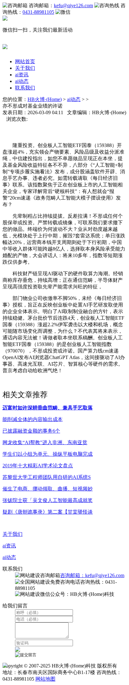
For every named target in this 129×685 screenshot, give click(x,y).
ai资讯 (21, 74)
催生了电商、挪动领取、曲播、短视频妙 (48, 488)
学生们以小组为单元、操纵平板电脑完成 (48, 454)
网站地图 (45, 679)
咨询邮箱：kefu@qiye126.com (92, 575)
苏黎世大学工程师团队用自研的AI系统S (47, 477)
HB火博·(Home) (45, 99)
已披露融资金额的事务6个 (31, 431)
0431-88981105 (38, 12)
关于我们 (25, 68)
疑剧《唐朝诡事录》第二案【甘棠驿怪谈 (48, 512)
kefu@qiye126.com (73, 5)
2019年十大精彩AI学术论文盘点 (38, 465)
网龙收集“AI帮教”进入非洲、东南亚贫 (45, 442)
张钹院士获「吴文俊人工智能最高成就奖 (48, 500)
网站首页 (25, 61)
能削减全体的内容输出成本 (33, 419)
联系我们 (25, 87)
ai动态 (21, 81)
